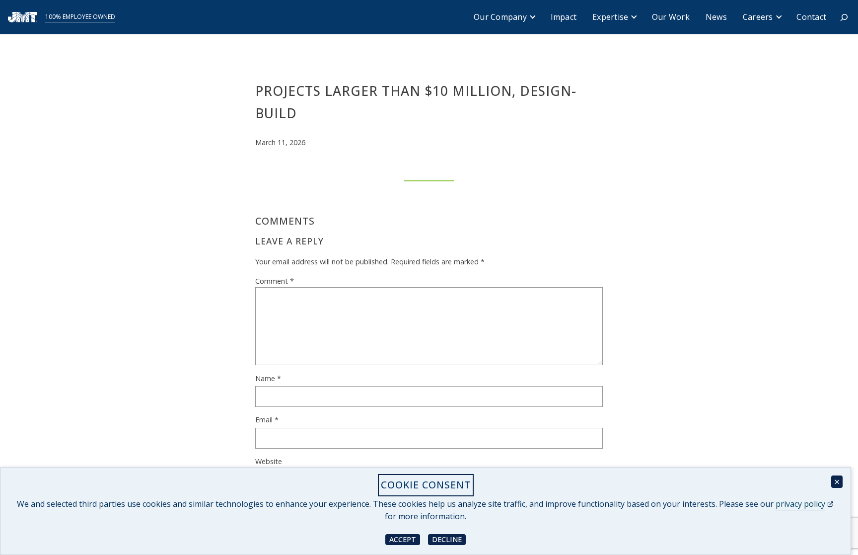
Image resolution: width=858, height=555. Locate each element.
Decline (449, 539)
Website (268, 461)
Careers (758, 16)
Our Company (500, 16)
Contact (811, 16)
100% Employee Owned (80, 16)
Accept (404, 539)
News (716, 16)
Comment (274, 281)
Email (267, 419)
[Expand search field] (844, 17)
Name (268, 378)
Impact (564, 16)
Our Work (671, 16)
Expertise (610, 16)
